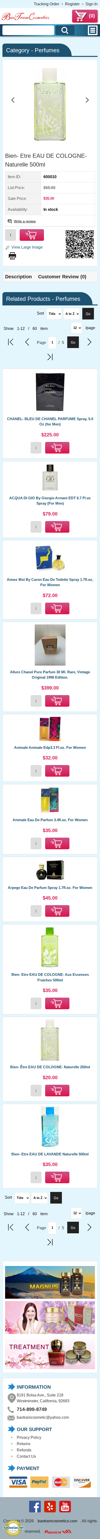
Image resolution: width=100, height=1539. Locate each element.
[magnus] (50, 1298)
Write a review (25, 221)
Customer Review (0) (62, 276)
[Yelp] (50, 1512)
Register (72, 4)
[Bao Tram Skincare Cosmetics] (25, 19)
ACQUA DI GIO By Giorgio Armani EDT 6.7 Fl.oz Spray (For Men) (50, 501)
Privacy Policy (29, 1437)
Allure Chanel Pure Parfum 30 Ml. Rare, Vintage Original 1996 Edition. (50, 675)
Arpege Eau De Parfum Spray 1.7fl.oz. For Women (50, 888)
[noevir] (50, 1334)
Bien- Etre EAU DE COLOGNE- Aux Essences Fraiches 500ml (50, 977)
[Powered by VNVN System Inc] (58, 1532)
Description (18, 276)
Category (17, 50)
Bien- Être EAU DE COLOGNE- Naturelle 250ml (50, 1067)
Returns (23, 1444)
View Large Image (27, 247)
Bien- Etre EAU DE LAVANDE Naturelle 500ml (50, 1154)
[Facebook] (35, 1512)
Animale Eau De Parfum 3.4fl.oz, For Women (50, 820)
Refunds (24, 1450)
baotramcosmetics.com (57, 1521)
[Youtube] (65, 1512)
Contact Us (26, 1456)
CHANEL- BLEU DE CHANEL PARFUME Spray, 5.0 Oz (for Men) (50, 421)
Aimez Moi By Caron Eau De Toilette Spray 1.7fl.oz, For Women (50, 582)
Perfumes (47, 50)
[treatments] (50, 1369)
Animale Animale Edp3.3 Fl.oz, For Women (50, 747)
